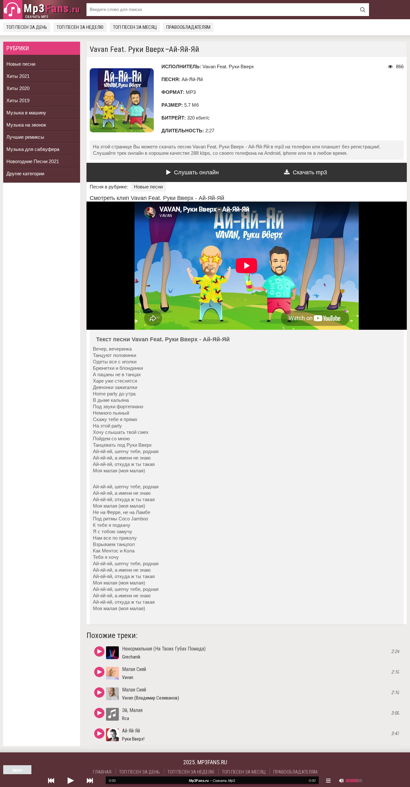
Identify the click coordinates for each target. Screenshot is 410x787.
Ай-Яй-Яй (131, 731)
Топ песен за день (26, 27)
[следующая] (89, 780)
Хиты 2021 (17, 76)
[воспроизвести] (70, 780)
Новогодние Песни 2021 (32, 161)
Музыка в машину (26, 112)
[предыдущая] (51, 780)
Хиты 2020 (17, 88)
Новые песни (20, 64)
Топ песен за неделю (80, 27)
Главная (102, 772)
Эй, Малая (132, 710)
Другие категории (25, 173)
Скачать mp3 (310, 172)
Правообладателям (188, 27)
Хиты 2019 (17, 100)
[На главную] (41, 9)
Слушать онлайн (196, 172)
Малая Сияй (134, 669)
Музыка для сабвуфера (32, 149)
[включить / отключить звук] (341, 780)
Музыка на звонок (26, 125)
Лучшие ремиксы (25, 137)
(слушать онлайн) (99, 651)
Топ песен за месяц (135, 27)
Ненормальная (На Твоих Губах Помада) (164, 649)
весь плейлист (328, 780)
